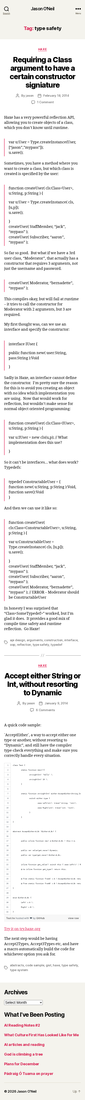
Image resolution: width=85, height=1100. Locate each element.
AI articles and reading (24, 1044)
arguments (35, 640)
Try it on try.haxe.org (22, 929)
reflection (24, 645)
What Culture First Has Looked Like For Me (41, 1035)
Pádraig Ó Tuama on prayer (28, 1073)
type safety (41, 645)
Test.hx (11, 918)
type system (19, 970)
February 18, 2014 (56, 95)
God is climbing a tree (23, 1054)
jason (30, 95)
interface (71, 640)
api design (17, 640)
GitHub (40, 918)
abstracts (17, 965)
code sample (34, 965)
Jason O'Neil (42, 9)
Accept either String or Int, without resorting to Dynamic (42, 684)
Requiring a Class (42, 72)
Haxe (42, 49)
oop (12, 645)
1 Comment (45, 102)
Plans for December (21, 1064)
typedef (56, 645)
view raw (73, 918)
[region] (42, 839)
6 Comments (45, 710)
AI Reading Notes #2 (22, 1025)
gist (48, 965)
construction (53, 640)
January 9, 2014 (56, 703)
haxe (56, 965)
